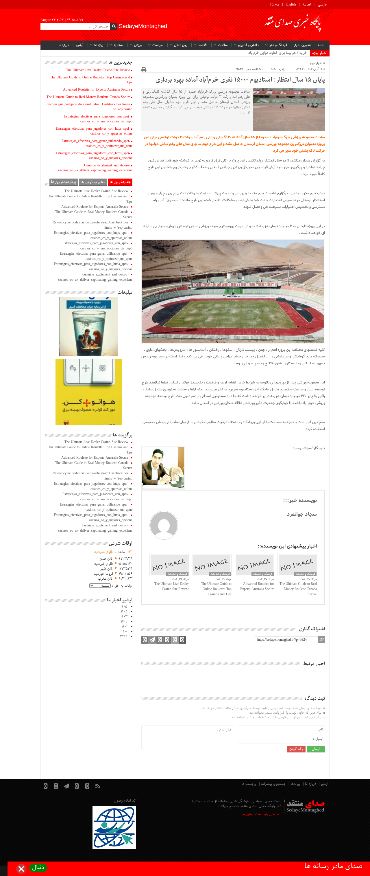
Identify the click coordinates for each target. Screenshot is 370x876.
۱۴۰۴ (124, 611)
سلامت (222, 45)
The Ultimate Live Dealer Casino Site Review (171, 586)
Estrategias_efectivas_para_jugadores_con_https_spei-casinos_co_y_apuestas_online (94, 131)
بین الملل (180, 45)
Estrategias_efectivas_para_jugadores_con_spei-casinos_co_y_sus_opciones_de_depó (98, 119)
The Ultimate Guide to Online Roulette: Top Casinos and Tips (216, 589)
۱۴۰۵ (124, 606)
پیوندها (295, 784)
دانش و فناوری (248, 45)
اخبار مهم (316, 63)
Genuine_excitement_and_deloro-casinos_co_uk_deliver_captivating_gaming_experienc (95, 168)
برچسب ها (248, 784)
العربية (307, 4)
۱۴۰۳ (124, 616)
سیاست (157, 45)
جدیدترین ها (120, 182)
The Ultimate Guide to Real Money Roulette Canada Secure (298, 589)
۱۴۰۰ (124, 631)
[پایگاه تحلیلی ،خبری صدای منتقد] (293, 24)
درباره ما (64, 45)
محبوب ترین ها (93, 182)
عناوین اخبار (302, 45)
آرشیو (80, 45)
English (291, 4)
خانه (321, 45)
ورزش (138, 45)
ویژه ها (98, 45)
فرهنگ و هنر (278, 45)
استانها (118, 45)
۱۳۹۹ (123, 636)
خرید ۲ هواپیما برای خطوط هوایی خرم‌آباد (277, 53)
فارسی (322, 4)
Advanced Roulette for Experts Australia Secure (257, 586)
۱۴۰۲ (124, 622)
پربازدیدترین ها (63, 182)
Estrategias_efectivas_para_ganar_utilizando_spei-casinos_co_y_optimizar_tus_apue (97, 144)
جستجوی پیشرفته (273, 784)
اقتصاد (202, 45)
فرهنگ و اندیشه (177, 574)
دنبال (38, 868)
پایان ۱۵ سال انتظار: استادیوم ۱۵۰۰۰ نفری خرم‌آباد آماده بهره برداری (240, 80)
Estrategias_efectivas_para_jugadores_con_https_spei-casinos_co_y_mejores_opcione (94, 156)
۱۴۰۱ (124, 626)
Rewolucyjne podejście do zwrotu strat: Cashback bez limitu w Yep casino (88, 107)
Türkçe (274, 4)
